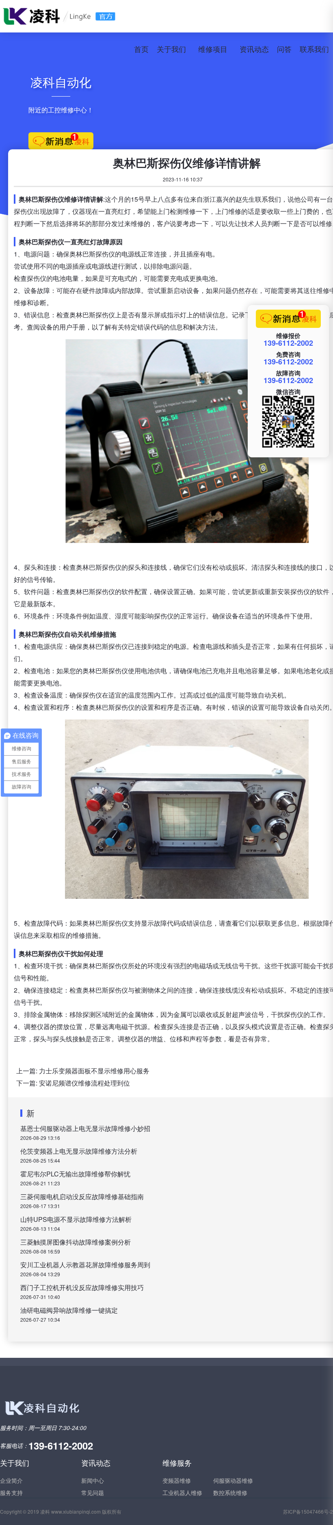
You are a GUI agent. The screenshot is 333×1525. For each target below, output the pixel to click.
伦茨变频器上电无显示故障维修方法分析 (78, 1151)
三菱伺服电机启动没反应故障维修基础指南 (82, 1196)
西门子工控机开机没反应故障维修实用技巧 (82, 1287)
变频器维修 (176, 1480)
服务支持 (11, 1492)
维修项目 (212, 48)
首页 (141, 48)
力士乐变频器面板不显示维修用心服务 (94, 1070)
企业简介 (11, 1480)
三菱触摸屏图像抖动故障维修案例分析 (75, 1242)
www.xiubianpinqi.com (76, 1511)
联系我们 (314, 48)
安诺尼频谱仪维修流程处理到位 (84, 1083)
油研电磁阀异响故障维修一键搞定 (69, 1310)
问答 (284, 48)
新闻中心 (92, 1480)
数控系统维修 (230, 1492)
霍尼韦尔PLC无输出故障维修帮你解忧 (75, 1173)
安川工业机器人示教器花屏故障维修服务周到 (85, 1264)
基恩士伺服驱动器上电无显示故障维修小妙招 (85, 1128)
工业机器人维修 (182, 1492)
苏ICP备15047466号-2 (308, 1511)
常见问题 (92, 1492)
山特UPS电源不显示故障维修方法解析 (76, 1219)
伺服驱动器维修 (233, 1480)
